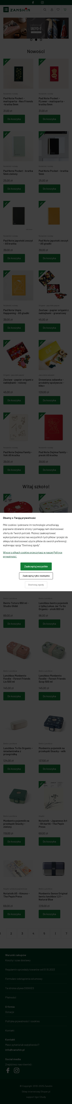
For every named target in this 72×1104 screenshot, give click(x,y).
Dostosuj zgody (36, 584)
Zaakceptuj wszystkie (36, 566)
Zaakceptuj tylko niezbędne (36, 575)
